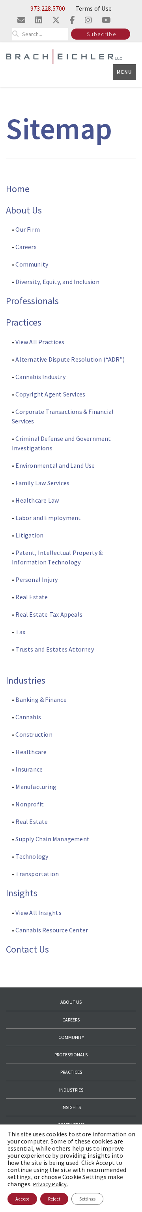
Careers (25, 247)
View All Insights (38, 913)
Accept (22, 1199)
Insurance (29, 769)
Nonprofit (29, 804)
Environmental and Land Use (55, 465)
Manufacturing (35, 787)
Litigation (29, 535)
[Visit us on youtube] (106, 20)
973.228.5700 (47, 8)
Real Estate (31, 597)
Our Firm (27, 229)
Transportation (37, 874)
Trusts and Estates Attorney (54, 649)
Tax (20, 632)
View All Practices (39, 342)
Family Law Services (42, 483)
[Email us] (21, 20)
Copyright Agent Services (50, 394)
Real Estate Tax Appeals (48, 614)
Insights (21, 893)
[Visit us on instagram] (88, 20)
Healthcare (31, 752)
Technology (31, 856)
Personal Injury (36, 579)
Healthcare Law (37, 500)
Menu (124, 72)
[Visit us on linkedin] (38, 20)
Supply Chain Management (52, 839)
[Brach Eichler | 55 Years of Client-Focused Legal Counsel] (64, 56)
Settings (87, 1199)
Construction (33, 734)
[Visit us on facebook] (72, 20)
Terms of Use (93, 8)
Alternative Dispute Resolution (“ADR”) (70, 359)
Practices (23, 322)
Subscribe (101, 34)
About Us (24, 210)
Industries (25, 680)
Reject (54, 1199)
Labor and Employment (48, 518)
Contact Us (27, 949)
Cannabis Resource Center (51, 930)
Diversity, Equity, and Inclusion (56, 282)
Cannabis (28, 717)
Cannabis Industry (41, 377)
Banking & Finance (40, 699)
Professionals (32, 301)
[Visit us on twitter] (56, 20)
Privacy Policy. (50, 1184)
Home (18, 189)
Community (31, 264)
